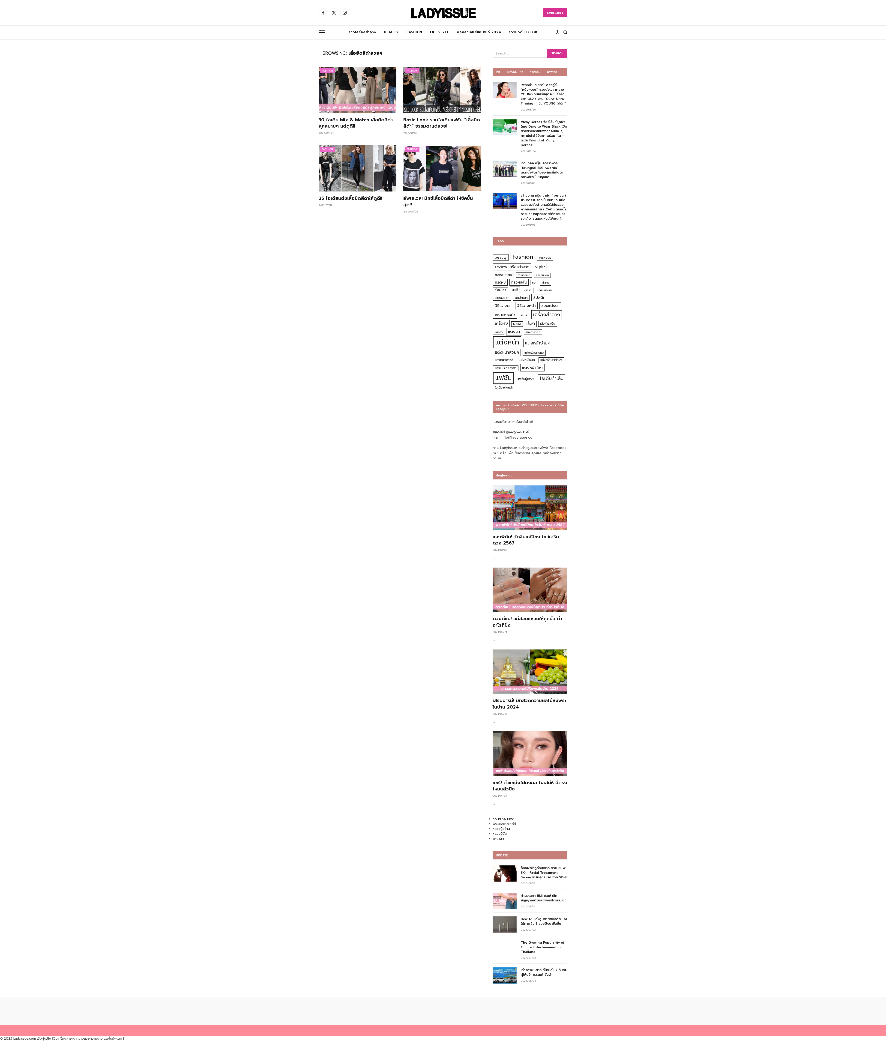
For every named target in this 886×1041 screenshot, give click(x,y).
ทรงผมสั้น (519, 282)
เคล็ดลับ (501, 323)
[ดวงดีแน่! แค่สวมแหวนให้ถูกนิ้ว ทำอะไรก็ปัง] (530, 590)
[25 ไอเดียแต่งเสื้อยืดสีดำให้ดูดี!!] (357, 168)
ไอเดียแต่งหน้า (504, 387)
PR (498, 72)
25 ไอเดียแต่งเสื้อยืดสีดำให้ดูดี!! (350, 198)
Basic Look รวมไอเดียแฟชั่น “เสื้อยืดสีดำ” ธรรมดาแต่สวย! (441, 123)
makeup (545, 257)
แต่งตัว (499, 332)
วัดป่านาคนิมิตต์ (504, 819)
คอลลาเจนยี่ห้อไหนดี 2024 (479, 32)
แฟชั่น (503, 378)
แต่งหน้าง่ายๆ (537, 343)
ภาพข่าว (552, 72)
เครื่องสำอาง (546, 314)
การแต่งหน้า (524, 275)
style (540, 266)
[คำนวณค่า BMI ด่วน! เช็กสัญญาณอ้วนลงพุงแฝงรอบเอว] (505, 901)
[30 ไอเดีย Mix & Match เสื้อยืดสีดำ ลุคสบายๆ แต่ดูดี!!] (357, 90)
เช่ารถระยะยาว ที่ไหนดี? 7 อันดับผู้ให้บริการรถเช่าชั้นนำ (544, 972)
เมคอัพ (517, 324)
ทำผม (545, 282)
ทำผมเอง (500, 290)
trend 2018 (503, 274)
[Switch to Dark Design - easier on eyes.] (557, 32)
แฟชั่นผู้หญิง (526, 379)
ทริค (534, 282)
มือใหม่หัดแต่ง (544, 290)
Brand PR (515, 72)
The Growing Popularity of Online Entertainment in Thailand (542, 947)
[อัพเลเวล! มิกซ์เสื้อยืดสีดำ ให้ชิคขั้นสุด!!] (442, 168)
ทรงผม (500, 282)
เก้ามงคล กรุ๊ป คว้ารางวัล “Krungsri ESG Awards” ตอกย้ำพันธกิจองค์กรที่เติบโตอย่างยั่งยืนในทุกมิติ (542, 170)
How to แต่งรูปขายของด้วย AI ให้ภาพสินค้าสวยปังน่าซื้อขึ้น (544, 921)
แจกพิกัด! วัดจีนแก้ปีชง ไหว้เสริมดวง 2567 (526, 540)
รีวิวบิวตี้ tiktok (523, 32)
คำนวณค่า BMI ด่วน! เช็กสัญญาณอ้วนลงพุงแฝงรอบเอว (543, 898)
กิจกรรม (535, 72)
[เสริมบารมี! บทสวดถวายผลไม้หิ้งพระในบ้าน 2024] (530, 671)
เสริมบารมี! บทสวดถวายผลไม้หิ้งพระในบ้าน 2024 (529, 703)
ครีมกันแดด (542, 275)
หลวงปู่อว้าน (501, 828)
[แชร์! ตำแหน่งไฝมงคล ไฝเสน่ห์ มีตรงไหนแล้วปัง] (530, 753)
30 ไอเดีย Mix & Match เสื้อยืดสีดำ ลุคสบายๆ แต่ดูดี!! (356, 123)
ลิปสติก (539, 297)
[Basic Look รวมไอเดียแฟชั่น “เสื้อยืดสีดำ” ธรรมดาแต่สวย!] (442, 90)
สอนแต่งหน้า (505, 315)
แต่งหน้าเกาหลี (504, 360)
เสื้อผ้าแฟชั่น (547, 324)
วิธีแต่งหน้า (526, 305)
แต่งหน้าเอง (527, 359)
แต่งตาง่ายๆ (533, 332)
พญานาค (499, 838)
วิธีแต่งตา (503, 305)
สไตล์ (524, 315)
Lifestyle (439, 32)
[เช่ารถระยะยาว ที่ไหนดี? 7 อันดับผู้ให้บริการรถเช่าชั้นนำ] (505, 975)
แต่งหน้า (507, 342)
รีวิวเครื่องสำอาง (362, 32)
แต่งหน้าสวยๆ (507, 352)
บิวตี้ (515, 289)
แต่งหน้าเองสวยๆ (506, 368)
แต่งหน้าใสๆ (532, 368)
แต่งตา (514, 332)
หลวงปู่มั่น (500, 833)
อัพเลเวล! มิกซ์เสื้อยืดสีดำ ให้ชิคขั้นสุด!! (438, 201)
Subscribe (555, 13)
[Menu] (322, 32)
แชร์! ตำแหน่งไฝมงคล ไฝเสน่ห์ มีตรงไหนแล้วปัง (530, 786)
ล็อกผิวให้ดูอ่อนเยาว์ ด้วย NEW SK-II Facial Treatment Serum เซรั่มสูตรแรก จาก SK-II (544, 873)
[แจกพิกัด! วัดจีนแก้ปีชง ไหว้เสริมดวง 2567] (530, 507)
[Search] (565, 32)
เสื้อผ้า (531, 323)
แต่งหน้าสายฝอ (534, 352)
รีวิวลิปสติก (502, 298)
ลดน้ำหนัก (521, 298)
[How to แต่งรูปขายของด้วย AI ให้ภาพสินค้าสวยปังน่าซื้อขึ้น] (505, 924)
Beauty (391, 32)
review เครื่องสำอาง (512, 267)
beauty (501, 257)
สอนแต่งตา (550, 305)
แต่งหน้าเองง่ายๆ (551, 360)
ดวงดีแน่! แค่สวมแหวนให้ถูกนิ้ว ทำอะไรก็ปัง (527, 622)
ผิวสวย (528, 290)
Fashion (414, 32)
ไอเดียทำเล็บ (551, 378)
